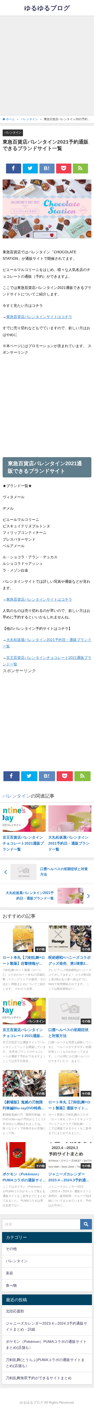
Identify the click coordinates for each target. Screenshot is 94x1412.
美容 (9, 1273)
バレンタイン (12, 132)
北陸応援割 (15, 1311)
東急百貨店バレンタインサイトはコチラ (39, 317)
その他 (11, 1249)
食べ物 (11, 1285)
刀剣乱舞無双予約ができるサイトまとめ (39, 1378)
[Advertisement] (47, 65)
